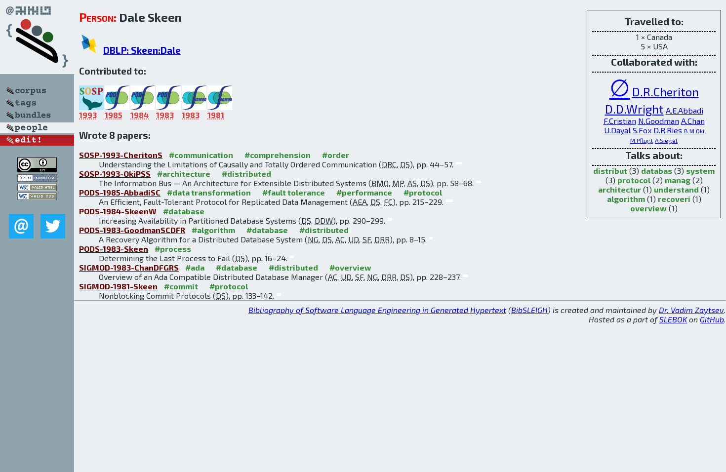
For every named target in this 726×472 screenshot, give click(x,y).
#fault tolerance (293, 192)
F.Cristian (620, 120)
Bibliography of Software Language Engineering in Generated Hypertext (377, 310)
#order (335, 154)
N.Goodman (658, 120)
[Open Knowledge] (37, 178)
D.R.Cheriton (665, 91)
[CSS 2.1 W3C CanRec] (37, 206)
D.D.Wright (634, 109)
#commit (181, 286)
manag (677, 180)
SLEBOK (673, 319)
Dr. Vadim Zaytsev (691, 310)
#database (183, 211)
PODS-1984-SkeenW (118, 211)
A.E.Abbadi (684, 110)
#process (173, 248)
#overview (350, 267)
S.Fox (642, 130)
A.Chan (693, 120)
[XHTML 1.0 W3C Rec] (37, 188)
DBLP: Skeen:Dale (142, 50)
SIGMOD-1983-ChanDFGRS (129, 267)
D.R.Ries (667, 130)
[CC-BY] (37, 169)
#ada (194, 267)
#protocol (422, 192)
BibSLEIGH (529, 310)
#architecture (183, 173)
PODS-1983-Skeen (113, 248)
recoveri (674, 198)
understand (676, 189)
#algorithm (213, 230)
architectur (619, 189)
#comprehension (277, 154)
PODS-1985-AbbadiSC (120, 192)
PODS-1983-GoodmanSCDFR (132, 230)
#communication (201, 154)
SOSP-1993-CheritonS (120, 154)
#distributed (246, 173)
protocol (633, 180)
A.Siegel (666, 140)
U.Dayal (617, 130)
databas (656, 170)
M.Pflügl (641, 140)
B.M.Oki (694, 130)
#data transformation (209, 192)
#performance (364, 192)
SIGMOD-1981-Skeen (118, 286)
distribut (610, 170)
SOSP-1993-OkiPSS (115, 173)
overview (648, 208)
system (700, 170)
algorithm (626, 198)
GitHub (712, 319)
